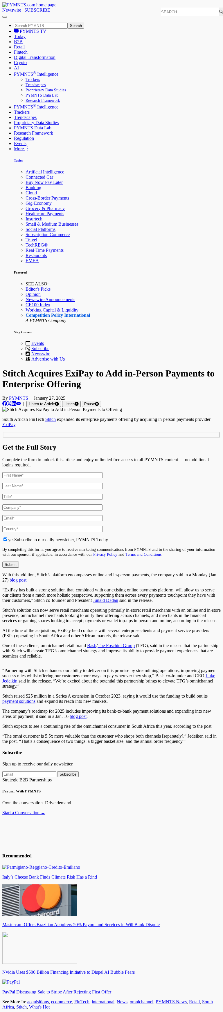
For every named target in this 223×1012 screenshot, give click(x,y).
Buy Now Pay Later (44, 182)
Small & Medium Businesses (52, 224)
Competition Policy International (58, 315)
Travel (31, 239)
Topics (18, 160)
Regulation (24, 138)
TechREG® (37, 244)
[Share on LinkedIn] (14, 403)
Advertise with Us (48, 358)
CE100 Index (38, 304)
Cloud (31, 192)
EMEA (32, 260)
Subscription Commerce (48, 234)
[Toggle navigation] (4, 17)
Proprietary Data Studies (46, 90)
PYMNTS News (171, 1001)
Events (20, 143)
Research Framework (43, 100)
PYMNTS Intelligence (36, 74)
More (19, 148)
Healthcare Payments (45, 213)
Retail (19, 46)
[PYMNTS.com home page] (29, 4)
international (103, 1001)
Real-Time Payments (45, 250)
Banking (33, 187)
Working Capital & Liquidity (52, 309)
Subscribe (40, 348)
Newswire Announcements (50, 299)
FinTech (81, 1001)
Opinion (33, 294)
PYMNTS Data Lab (42, 95)
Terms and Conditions (143, 554)
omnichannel (141, 1001)
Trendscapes (36, 85)
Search (76, 25)
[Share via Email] (18, 403)
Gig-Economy (39, 203)
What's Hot (39, 1006)
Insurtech (34, 218)
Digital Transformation (34, 57)
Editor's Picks (38, 289)
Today (20, 36)
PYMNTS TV (32, 31)
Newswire (11, 10)
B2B (18, 41)
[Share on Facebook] (4, 403)
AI (16, 67)
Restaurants (36, 255)
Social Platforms (40, 229)
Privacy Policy (105, 554)
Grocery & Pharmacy (45, 208)
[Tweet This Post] (9, 403)
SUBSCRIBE (37, 10)
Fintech (21, 52)
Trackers (33, 79)
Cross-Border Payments (47, 197)
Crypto (20, 62)
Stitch (21, 1006)
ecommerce (61, 1001)
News (122, 1001)
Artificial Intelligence (45, 171)
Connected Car (39, 177)
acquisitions (38, 1001)
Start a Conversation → (23, 812)
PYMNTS (18, 398)
